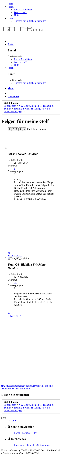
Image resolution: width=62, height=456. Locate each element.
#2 (9, 313)
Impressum (19, 445)
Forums (26, 433)
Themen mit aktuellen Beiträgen (30, 21)
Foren (11, 18)
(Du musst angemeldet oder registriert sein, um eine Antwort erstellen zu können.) (27, 387)
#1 (9, 252)
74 (15, 282)
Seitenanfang (43, 445)
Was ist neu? (20, 12)
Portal (11, 4)
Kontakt (31, 445)
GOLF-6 (12, 420)
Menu (11, 88)
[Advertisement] (31, 231)
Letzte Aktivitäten (23, 9)
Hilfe (16, 15)
